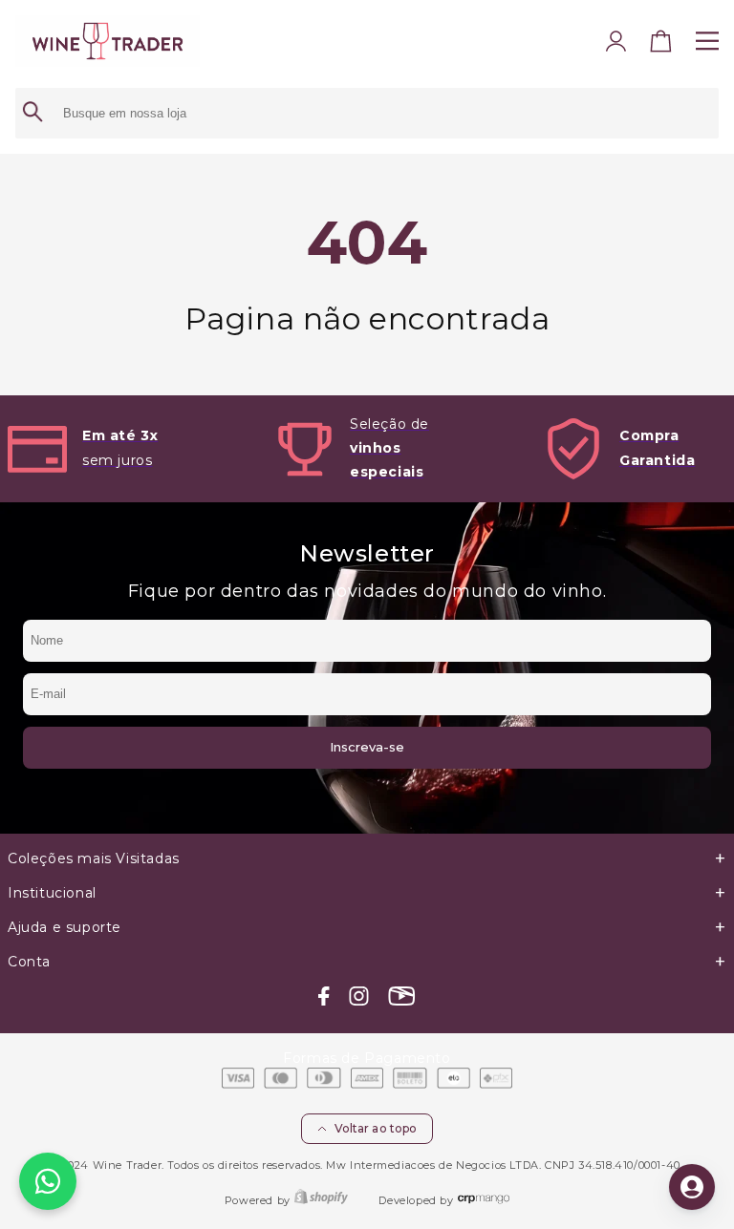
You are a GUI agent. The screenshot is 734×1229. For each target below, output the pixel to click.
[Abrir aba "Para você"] (692, 1187)
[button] (661, 46)
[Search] (32, 113)
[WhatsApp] (47, 1181)
